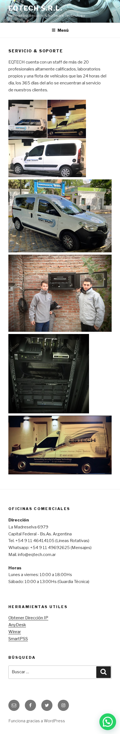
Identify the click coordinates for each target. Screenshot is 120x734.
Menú (63, 30)
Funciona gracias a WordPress (36, 720)
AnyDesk (17, 624)
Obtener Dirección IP (28, 617)
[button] (107, 721)
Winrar (14, 631)
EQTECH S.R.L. (35, 8)
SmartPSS (18, 638)
